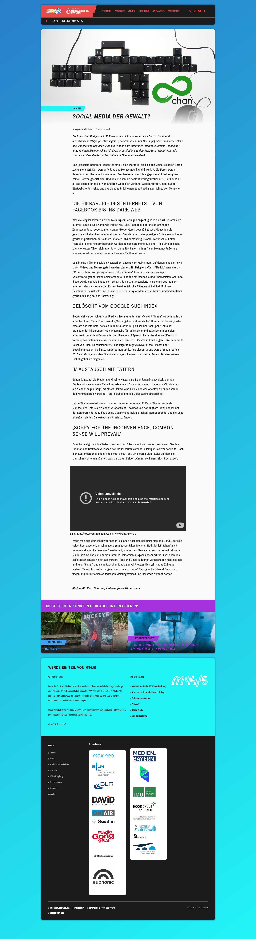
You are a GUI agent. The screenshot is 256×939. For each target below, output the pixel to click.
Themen (106, 11)
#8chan (77, 588)
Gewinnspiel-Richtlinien (59, 764)
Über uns (144, 11)
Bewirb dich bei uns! (57, 724)
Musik (132, 11)
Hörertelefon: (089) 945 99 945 (101, 908)
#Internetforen (115, 588)
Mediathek (174, 11)
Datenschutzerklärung (59, 908)
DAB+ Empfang (56, 776)
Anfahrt (52, 794)
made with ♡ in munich (197, 907)
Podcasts (120, 11)
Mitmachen (159, 11)
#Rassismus (132, 588)
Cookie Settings (56, 913)
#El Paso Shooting (93, 588)
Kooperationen (55, 782)
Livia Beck (90, 129)
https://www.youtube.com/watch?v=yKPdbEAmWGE (106, 533)
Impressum (79, 908)
